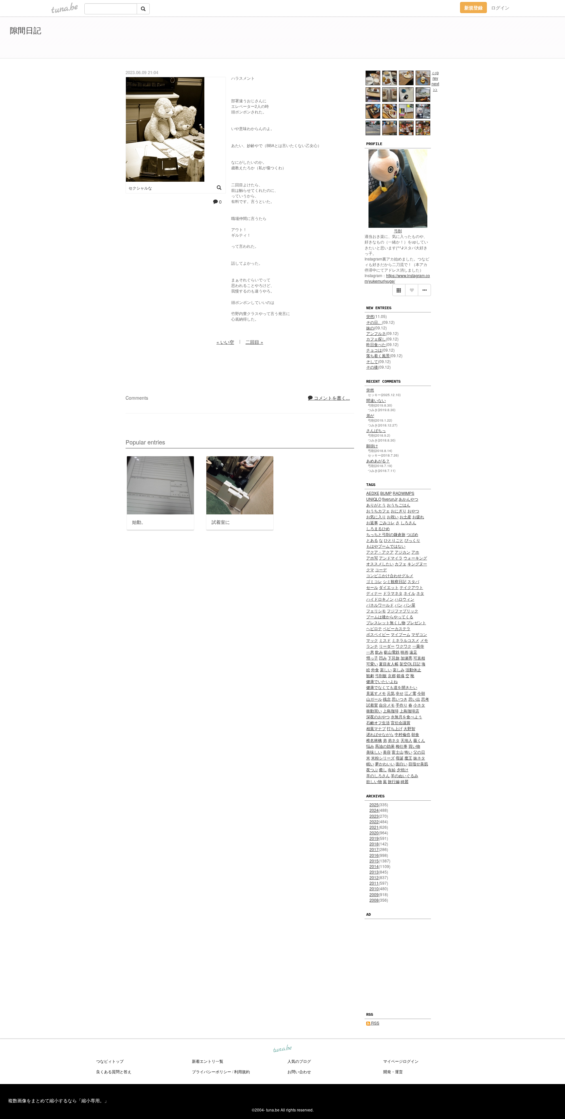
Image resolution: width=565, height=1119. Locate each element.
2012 (374, 877)
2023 (374, 816)
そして (372, 361)
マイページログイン (401, 1061)
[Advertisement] (480, 38)
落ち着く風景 (378, 355)
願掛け (372, 445)
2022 (374, 821)
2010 (374, 888)
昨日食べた (376, 344)
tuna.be (282, 1049)
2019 (374, 838)
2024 (374, 810)
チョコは (374, 350)
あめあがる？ (378, 460)
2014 (374, 866)
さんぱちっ (376, 430)
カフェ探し (376, 339)
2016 (374, 855)
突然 (370, 316)
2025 (374, 804)
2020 (374, 832)
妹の (370, 327)
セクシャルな (140, 188)
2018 (374, 843)
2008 (374, 900)
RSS (374, 1023)
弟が (370, 415)
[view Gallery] (398, 290)
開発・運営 (393, 1071)
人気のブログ (299, 1061)
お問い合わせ (299, 1071)
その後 (372, 367)
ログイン (500, 7)
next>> (435, 86)
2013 (374, 872)
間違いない (376, 400)
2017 (374, 849)
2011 (374, 883)
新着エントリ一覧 (207, 1061)
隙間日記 (25, 30)
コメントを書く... (331, 397)
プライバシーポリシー (211, 1071)
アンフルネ (376, 333)
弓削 (398, 230)
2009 (374, 894)
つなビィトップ (110, 1061)
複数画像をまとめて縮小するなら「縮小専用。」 (58, 1100)
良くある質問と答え (113, 1071)
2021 (374, 827)
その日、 (374, 322)
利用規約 (242, 1071)
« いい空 (225, 342)
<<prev (435, 75)
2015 (374, 860)
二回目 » (254, 342)
